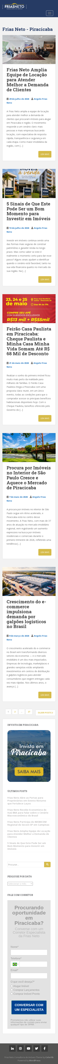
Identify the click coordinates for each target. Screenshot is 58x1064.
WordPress (34, 1060)
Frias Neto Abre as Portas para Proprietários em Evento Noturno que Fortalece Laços (26, 800)
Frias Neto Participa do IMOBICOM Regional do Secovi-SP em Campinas (28, 823)
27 (29, 711)
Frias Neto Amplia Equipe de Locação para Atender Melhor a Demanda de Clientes (27, 79)
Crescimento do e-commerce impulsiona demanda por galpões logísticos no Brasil (26, 614)
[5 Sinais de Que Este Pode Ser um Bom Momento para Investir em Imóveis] (29, 183)
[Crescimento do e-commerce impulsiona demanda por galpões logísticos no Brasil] (29, 581)
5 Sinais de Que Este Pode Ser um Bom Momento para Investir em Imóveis (28, 211)
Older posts (45, 712)
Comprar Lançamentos (26, 990)
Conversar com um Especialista (29, 1007)
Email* (14, 970)
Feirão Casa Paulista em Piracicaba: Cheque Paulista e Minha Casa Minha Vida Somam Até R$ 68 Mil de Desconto (29, 341)
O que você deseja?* (22, 981)
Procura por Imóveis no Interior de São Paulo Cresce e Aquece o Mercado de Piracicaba (29, 477)
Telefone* (16, 958)
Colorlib (49, 1057)
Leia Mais (45, 154)
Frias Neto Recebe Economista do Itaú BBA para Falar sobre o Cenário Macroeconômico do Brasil (27, 812)
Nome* (15, 947)
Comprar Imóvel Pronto (26, 993)
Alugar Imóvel (21, 986)
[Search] (47, 864)
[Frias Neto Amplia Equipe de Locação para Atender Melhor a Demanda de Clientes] (29, 49)
